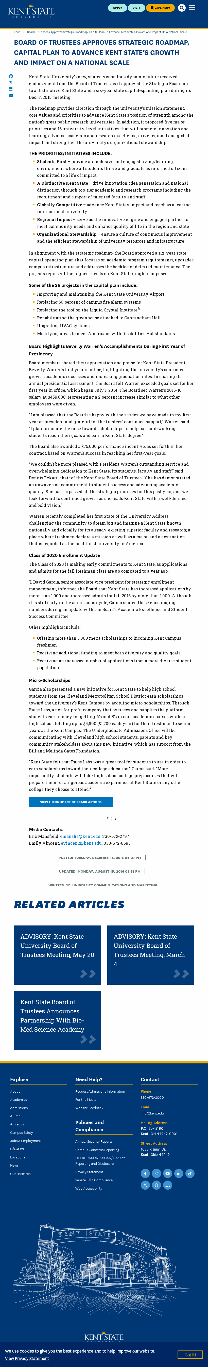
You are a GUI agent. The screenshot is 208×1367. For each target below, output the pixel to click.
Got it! (190, 1354)
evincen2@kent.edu (81, 843)
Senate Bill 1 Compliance (94, 1180)
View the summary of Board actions (71, 801)
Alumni (15, 1116)
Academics (18, 1099)
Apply (117, 7)
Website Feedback (89, 1107)
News (14, 1165)
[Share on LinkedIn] (10, 89)
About (15, 1091)
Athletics (17, 1124)
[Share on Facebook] (11, 76)
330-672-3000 (152, 1097)
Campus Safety (21, 1132)
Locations (17, 1157)
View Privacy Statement (27, 1358)
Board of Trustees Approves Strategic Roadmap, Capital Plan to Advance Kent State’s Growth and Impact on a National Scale (107, 31)
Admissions (19, 1107)
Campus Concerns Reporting (97, 1149)
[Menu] (192, 8)
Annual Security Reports (93, 1141)
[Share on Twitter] (11, 82)
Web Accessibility (88, 1188)
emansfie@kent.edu (80, 836)
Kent (17, 31)
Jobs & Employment (25, 1140)
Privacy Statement (89, 1171)
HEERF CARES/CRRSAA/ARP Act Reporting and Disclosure (100, 1160)
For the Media (85, 1099)
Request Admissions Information (100, 1091)
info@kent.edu (152, 1113)
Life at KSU (18, 1149)
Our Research (20, 1173)
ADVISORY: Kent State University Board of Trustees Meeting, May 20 (57, 945)
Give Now (162, 7)
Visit (136, 7)
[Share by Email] (11, 95)
